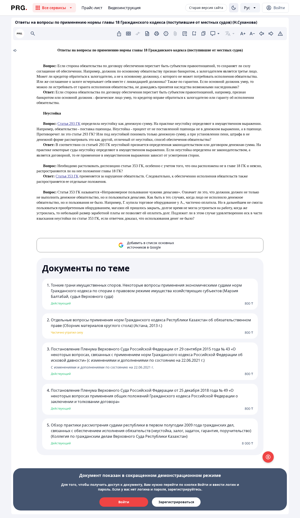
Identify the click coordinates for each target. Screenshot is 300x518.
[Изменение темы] (233, 7)
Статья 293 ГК (68, 124)
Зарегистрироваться (176, 502)
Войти (123, 502)
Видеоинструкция (124, 7)
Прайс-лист (92, 7)
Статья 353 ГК (67, 176)
